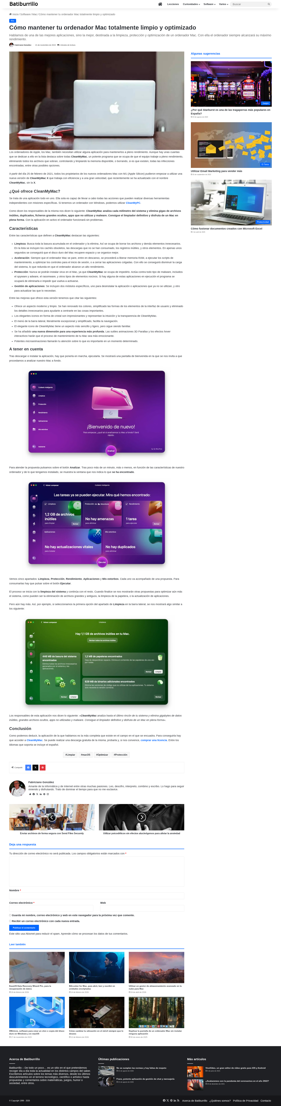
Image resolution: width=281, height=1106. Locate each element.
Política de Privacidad (245, 1100)
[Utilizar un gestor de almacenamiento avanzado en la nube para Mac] (156, 967)
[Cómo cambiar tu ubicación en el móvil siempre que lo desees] (97, 1012)
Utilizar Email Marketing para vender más (216, 171)
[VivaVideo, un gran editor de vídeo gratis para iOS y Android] (195, 1071)
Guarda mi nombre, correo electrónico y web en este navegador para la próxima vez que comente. (73, 915)
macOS (86, 755)
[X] (37, 794)
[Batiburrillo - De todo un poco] (23, 4)
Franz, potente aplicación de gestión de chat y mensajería (145, 1079)
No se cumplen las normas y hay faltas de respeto (141, 1068)
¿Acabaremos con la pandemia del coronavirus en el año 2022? (237, 1081)
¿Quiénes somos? (220, 1100)
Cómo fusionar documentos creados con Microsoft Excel (226, 228)
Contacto (266, 1100)
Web (103, 902)
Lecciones (173, 4)
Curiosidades (190, 4)
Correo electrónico (21, 902)
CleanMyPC (133, 202)
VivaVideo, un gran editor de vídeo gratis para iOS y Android (235, 1068)
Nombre (15, 890)
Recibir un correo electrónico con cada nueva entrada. (46, 921)
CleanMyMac (35, 740)
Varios (222, 4)
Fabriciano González (22, 45)
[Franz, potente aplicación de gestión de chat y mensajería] (106, 1081)
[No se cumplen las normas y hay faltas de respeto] (106, 1070)
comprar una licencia (154, 740)
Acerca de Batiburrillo (194, 1100)
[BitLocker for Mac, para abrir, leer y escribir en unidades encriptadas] (97, 967)
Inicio (15, 14)
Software (208, 4)
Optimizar (102, 755)
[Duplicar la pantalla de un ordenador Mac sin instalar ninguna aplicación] (156, 1012)
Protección (121, 755)
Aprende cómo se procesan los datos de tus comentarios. (94, 933)
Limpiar (71, 755)
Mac (34, 14)
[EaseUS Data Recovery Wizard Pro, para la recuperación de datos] (37, 967)
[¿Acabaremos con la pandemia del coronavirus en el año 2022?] (195, 1084)
